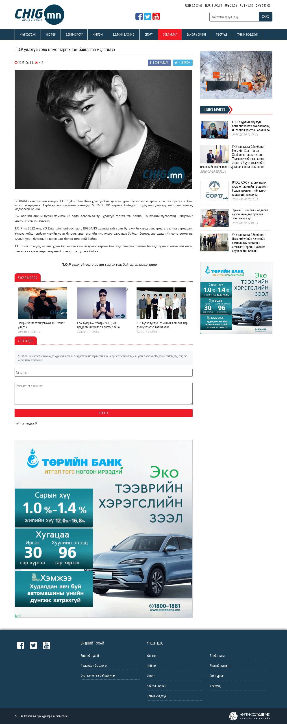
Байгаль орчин (196, 34)
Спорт (149, 34)
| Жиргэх (184, 62)
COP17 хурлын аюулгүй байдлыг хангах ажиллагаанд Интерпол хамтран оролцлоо (251, 126)
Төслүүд (221, 34)
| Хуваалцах (160, 62)
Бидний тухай (90, 655)
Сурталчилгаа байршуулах (98, 675)
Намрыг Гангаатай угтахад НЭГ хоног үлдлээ (41, 325)
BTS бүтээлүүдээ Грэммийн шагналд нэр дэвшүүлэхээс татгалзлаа (162, 325)
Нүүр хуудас (28, 34)
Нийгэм (98, 34)
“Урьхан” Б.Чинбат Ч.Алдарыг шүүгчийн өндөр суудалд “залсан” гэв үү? (250, 214)
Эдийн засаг (74, 34)
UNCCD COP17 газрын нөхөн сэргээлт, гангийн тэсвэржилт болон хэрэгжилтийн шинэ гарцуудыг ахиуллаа (251, 188)
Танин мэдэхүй (247, 34)
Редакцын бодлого (94, 665)
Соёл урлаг (170, 34)
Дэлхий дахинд (124, 34)
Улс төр (51, 34)
